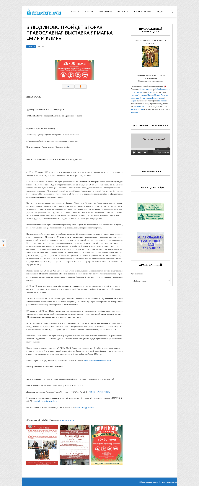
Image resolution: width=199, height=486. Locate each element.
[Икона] (150, 56)
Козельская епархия (149, 482)
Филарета (134, 109)
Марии (133, 101)
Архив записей (137, 274)
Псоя (149, 92)
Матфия (142, 89)
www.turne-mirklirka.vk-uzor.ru (97, 360)
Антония (137, 106)
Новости (75, 11)
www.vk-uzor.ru (67, 420)
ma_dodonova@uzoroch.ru (45, 401)
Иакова (157, 95)
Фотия (142, 98)
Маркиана (142, 95)
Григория (162, 101)
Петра (148, 98)
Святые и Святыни (142, 11)
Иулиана (134, 95)
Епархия (89, 11)
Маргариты (135, 112)
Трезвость (122, 11)
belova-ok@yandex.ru (85, 407)
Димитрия (135, 98)
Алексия (164, 95)
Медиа (160, 11)
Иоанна (150, 95)
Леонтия (154, 98)
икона (148, 89)
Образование (105, 11)
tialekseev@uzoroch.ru (99, 392)
